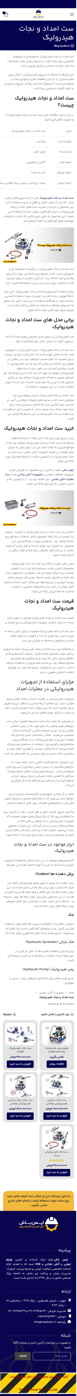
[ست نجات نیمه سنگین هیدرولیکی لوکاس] (20, 1085)
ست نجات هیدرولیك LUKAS (20, 1050)
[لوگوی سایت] (38, 14)
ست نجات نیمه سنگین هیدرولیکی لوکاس (20, 1102)
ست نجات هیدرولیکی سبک (57, 1154)
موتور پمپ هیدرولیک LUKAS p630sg (56, 1050)
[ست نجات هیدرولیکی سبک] (57, 1137)
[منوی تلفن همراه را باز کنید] (72, 14)
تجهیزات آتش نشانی (29, 474)
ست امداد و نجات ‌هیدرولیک (56, 198)
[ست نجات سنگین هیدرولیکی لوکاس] (57, 1085)
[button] (20, 1064)
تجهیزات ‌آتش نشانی (51, 993)
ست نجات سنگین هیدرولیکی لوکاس (56, 1102)
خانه (71, 993)
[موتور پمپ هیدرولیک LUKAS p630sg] (57, 1034)
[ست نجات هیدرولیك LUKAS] (20, 1034)
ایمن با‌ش (68, 470)
